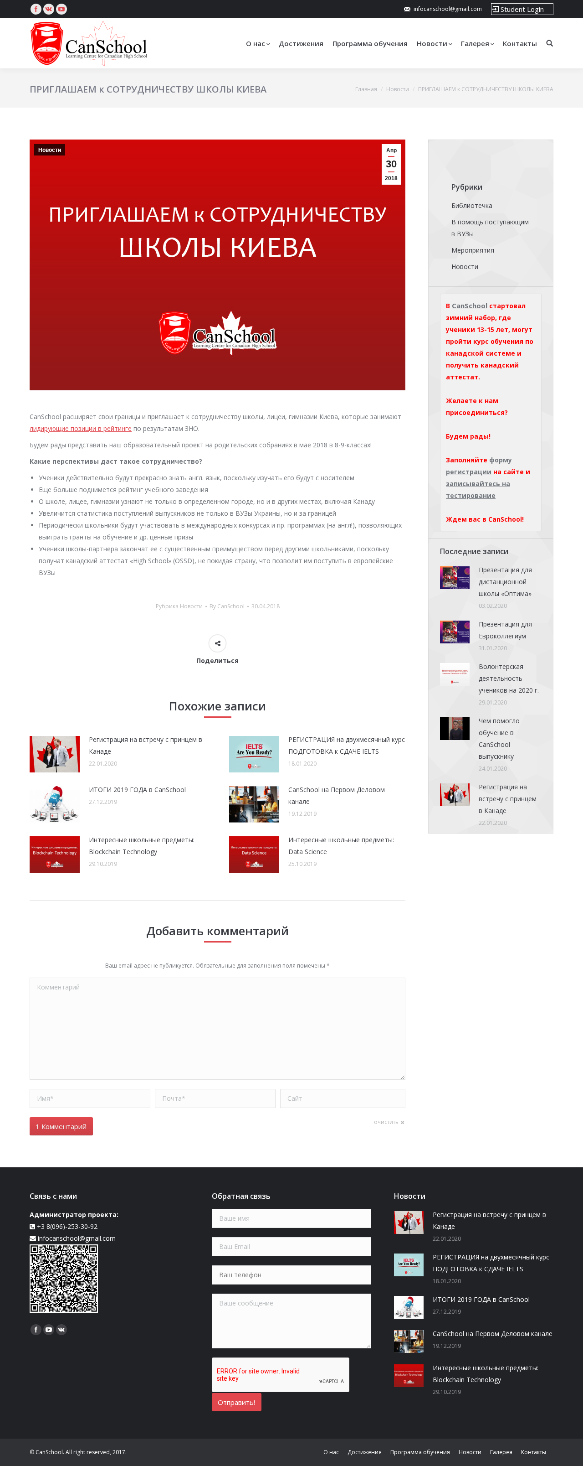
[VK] (48, 9)
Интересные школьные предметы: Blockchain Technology (141, 845)
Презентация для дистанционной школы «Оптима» (505, 581)
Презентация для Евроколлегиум (505, 630)
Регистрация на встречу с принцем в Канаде (145, 745)
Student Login (522, 9)
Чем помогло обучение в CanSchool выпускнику (499, 738)
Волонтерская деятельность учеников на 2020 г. (509, 678)
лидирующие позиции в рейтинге (81, 428)
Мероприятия (472, 250)
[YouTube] (61, 9)
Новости (397, 89)
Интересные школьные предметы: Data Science (341, 845)
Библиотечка (471, 205)
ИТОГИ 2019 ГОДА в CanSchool (137, 789)
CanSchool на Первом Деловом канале (336, 795)
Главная (366, 89)
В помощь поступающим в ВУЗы (490, 228)
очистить (386, 1122)
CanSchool (469, 305)
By (227, 606)
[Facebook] (36, 9)
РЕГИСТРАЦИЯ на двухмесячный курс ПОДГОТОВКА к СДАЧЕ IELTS (346, 745)
